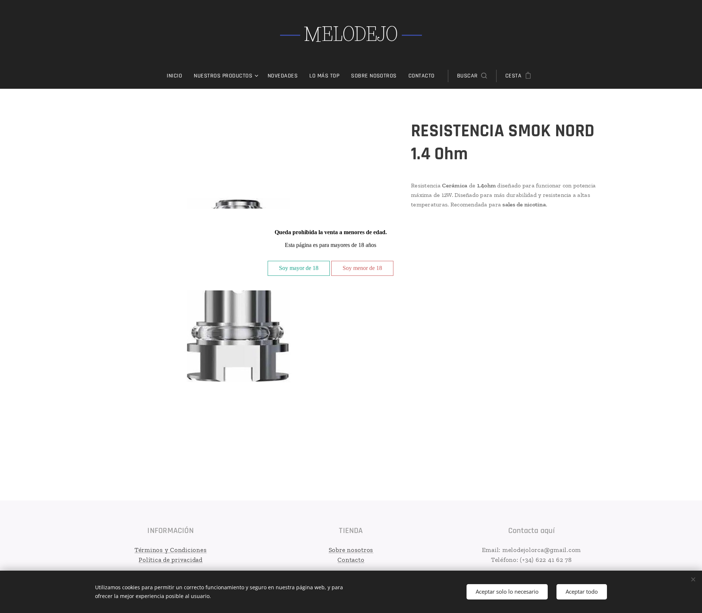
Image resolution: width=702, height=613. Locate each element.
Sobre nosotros (351, 549)
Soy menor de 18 (362, 268)
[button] (472, 76)
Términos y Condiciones (171, 549)
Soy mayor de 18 (298, 268)
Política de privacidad (171, 559)
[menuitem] (177, 76)
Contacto (350, 559)
